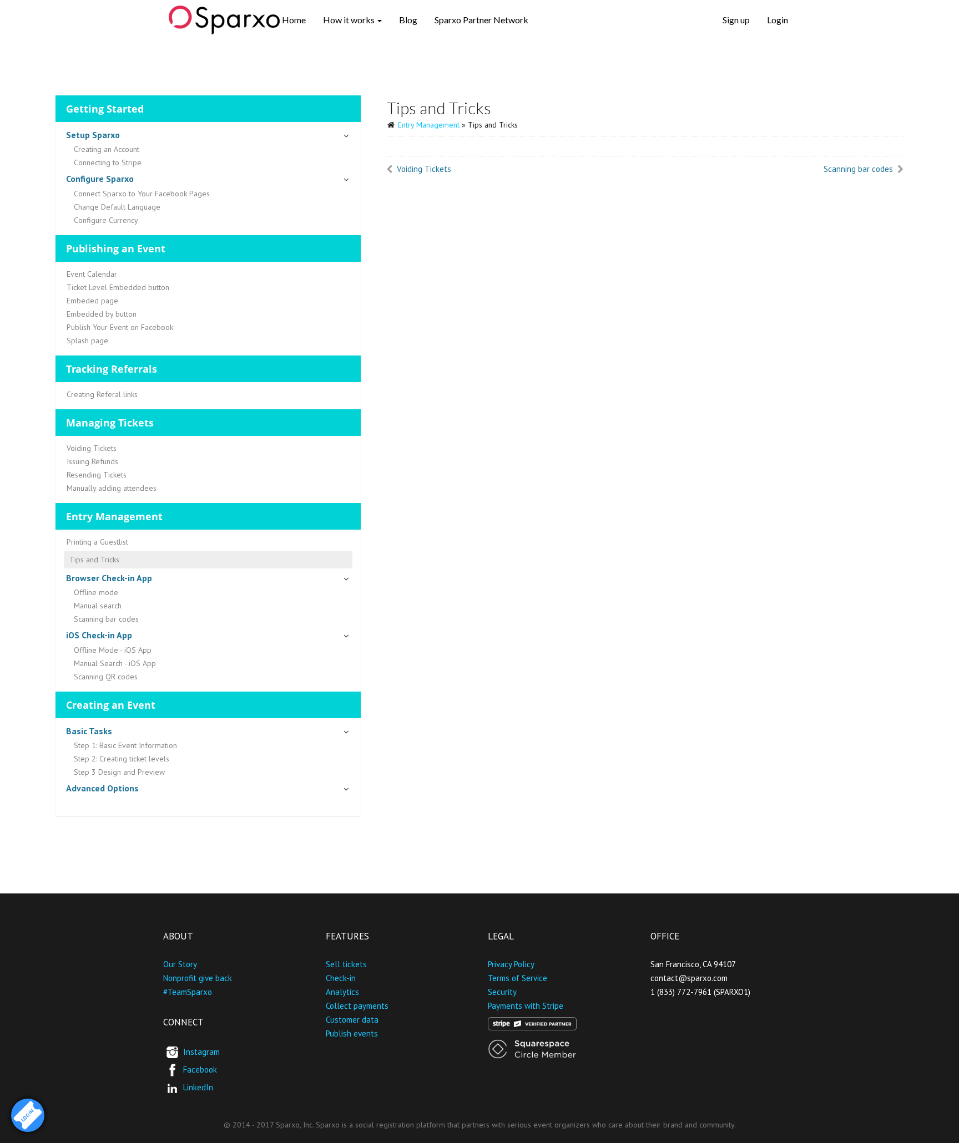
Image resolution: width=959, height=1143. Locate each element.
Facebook (200, 1069)
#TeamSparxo (187, 992)
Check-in (341, 978)
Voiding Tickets (92, 448)
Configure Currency (106, 220)
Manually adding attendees (112, 488)
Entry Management (114, 516)
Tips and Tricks (94, 560)
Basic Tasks (89, 730)
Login (777, 19)
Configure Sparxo (100, 178)
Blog (408, 19)
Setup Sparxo (93, 134)
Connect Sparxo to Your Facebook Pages (142, 194)
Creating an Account (106, 149)
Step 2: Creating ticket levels (121, 759)
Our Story (180, 964)
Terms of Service (517, 978)
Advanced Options (102, 788)
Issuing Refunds (92, 461)
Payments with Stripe (525, 1005)
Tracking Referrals (111, 368)
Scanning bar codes (106, 619)
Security (502, 992)
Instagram (201, 1051)
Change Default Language (117, 207)
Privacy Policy (511, 964)
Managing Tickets (110, 422)
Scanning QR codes (106, 677)
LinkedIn (198, 1086)
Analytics (342, 992)
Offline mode (96, 592)
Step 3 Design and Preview (119, 772)
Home (294, 19)
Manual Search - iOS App (115, 663)
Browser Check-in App (109, 577)
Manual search (98, 606)
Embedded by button (102, 314)
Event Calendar (92, 274)
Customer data (352, 1019)
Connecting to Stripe (108, 162)
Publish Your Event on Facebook (120, 327)
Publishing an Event (115, 248)
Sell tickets (346, 964)
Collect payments (357, 1005)
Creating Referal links (102, 394)
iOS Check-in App (99, 635)
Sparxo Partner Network (481, 19)
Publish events (352, 1033)
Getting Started (105, 108)
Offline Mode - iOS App (113, 650)
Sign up (736, 19)
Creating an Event (110, 705)
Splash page (87, 341)
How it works (349, 19)
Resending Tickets (97, 475)
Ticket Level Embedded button (118, 287)
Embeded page (92, 301)
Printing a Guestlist (97, 542)
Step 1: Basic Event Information (125, 745)
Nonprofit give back (197, 978)
